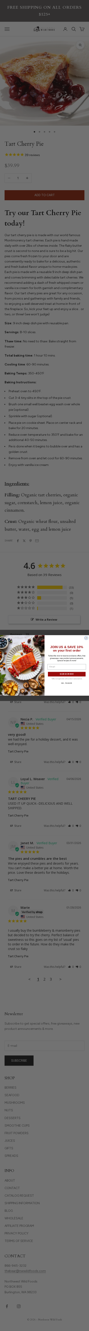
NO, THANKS (66, 683)
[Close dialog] (86, 638)
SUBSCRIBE (67, 674)
